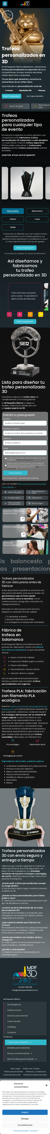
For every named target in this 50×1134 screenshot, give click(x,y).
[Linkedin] (25, 981)
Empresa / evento (11, 429)
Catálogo (11, 1027)
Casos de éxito (14, 1021)
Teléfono (7, 438)
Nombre (6, 419)
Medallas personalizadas (18, 1048)
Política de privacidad (21, 1131)
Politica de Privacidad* (24, 460)
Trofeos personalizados (18, 1042)
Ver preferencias (25, 1125)
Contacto (11, 1032)
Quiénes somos (14, 1010)
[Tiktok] (21, 981)
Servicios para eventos (17, 1015)
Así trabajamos (14, 1004)
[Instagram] (29, 981)
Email (5, 448)
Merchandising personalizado (20, 1059)
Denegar (25, 1118)
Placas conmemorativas (18, 1053)
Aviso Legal (34, 1131)
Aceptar (25, 1112)
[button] (46, 1085)
